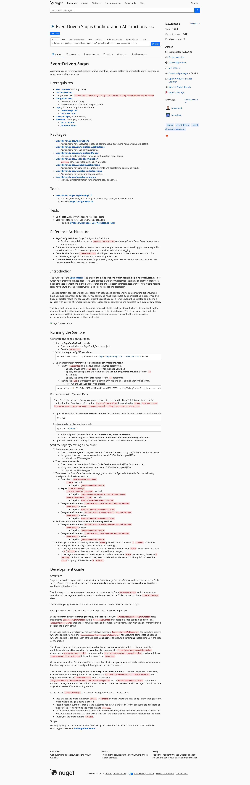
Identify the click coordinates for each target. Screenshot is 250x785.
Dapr (58, 107)
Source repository (177, 62)
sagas (170, 124)
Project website (176, 57)
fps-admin (176, 115)
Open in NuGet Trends (180, 87)
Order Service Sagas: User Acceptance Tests (92, 222)
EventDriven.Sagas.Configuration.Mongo (77, 152)
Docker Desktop (64, 92)
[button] (155, 44)
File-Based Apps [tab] (132, 39)
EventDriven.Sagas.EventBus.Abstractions (78, 164)
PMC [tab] (64, 39)
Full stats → (195, 23)
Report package (176, 92)
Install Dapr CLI (69, 110)
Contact (55, 751)
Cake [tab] (144, 39)
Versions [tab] (123, 54)
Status (105, 751)
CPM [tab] (90, 39)
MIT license (174, 67)
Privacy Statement (165, 773)
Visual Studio (68, 122)
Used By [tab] (109, 54)
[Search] (197, 10)
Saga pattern (76, 277)
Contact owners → (191, 101)
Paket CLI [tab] (99, 39)
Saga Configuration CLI (82, 201)
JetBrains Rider (68, 125)
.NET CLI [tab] (55, 39)
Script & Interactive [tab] (114, 39)
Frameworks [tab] (74, 54)
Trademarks (182, 773)
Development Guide (84, 728)
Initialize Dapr (68, 113)
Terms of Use (119, 773)
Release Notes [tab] (139, 54)
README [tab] (58, 54)
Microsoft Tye (63, 116)
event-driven (182, 124)
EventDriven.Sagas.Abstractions (72, 140)
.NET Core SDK (63, 89)
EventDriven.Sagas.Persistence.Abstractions (79, 170)
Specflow (60, 119)
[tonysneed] (168, 108)
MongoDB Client (64, 98)
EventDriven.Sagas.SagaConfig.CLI (74, 195)
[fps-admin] (168, 115)
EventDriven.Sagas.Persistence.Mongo (76, 177)
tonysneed (176, 108)
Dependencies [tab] (92, 54)
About (109, 773)
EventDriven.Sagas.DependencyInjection (77, 158)
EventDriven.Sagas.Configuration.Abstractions (80, 146)
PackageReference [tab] (77, 39)
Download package (178, 73)
